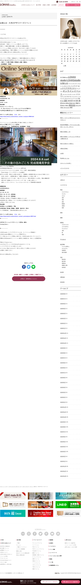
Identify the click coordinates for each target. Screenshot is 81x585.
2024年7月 (63, 357)
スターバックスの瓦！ (65, 163)
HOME (2, 539)
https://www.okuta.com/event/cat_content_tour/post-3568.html (17, 116)
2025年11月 (63, 338)
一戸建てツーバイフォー (21, 547)
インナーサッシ (65, 191)
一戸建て (18, 543)
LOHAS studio (8, 5)
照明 (63, 207)
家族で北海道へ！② (65, 131)
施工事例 (38, 5)
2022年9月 (63, 422)
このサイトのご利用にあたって (18, 573)
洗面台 (66, 105)
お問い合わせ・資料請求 (50, 581)
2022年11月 (63, 412)
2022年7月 (63, 431)
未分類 (62, 272)
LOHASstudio (73, 80)
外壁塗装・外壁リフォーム (38, 555)
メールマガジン (52, 546)
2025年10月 (63, 343)
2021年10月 (63, 476)
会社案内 (51, 543)
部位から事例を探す (20, 555)
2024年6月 (63, 362)
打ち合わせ (63, 239)
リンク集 (51, 562)
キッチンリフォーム (36, 557)
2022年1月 (63, 461)
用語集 (50, 559)
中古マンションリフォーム (38, 548)
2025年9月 (63, 348)
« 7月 (64, 65)
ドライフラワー (75, 96)
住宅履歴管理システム (54, 565)
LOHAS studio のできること (6, 554)
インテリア (74, 86)
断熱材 (71, 103)
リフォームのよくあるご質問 (55, 555)
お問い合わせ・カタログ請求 (71, 547)
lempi (67, 77)
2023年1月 (63, 402)
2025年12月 (63, 333)
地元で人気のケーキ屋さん (67, 143)
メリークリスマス (64, 168)
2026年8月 (63, 293)
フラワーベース (65, 224)
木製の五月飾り (64, 148)
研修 (65, 107)
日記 (77, 103)
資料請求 (61, 5)
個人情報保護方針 (9, 573)
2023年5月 (63, 382)
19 (67, 58)
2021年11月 (63, 471)
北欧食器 (70, 100)
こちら (15, 114)
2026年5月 (63, 308)
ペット (62, 98)
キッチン (69, 94)
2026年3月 (63, 318)
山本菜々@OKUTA (25, 486)
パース (79, 96)
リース (75, 98)
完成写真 (64, 250)
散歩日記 (64, 259)
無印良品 (77, 105)
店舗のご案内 (46, 5)
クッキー (74, 94)
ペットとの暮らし (65, 246)
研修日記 (64, 263)
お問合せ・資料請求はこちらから (28, 278)
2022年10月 (63, 417)
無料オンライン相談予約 (73, 5)
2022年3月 (63, 451)
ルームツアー (65, 248)
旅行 (74, 103)
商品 (61, 189)
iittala (64, 77)
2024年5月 (63, 367)
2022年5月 (63, 441)
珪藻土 (62, 107)
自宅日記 (64, 267)
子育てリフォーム (36, 566)
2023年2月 (63, 397)
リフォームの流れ (4, 556)
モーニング (71, 98)
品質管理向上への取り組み (6, 564)
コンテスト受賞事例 (20, 549)
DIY (61, 77)
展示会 (63, 103)
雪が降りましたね (64, 158)
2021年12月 (63, 466)
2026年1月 (63, 328)
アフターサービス (4, 558)
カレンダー (65, 94)
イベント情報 (52, 549)
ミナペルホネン (65, 226)
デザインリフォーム (36, 565)
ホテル (66, 98)
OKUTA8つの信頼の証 (5, 546)
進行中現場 (64, 252)
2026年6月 (63, 303)
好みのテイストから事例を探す (23, 553)
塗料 (74, 100)
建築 (61, 217)
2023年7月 (63, 372)
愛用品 (67, 103)
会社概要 (53, 5)
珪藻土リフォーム (36, 561)
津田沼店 (72, 105)
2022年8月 (63, 426)
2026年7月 (63, 298)
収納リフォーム (35, 568)
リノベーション (35, 545)
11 (64, 56)
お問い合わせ (68, 539)
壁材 (63, 199)
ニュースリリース (53, 552)
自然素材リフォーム (4, 550)
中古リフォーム (35, 547)
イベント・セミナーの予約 (70, 545)
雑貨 (71, 107)
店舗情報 (51, 539)
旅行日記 (64, 261)
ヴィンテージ (65, 228)
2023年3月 (63, 392)
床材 (63, 201)
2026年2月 (63, 323)
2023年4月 (63, 387)
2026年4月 (63, 313)
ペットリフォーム (36, 563)
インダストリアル (66, 86)
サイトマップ (2, 573)
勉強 (62, 100)
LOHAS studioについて (28, 5)
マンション (18, 545)
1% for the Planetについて (5, 560)
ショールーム (67, 96)
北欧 (65, 101)
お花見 (62, 153)
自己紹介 (67, 107)
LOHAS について (3, 552)
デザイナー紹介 (3, 562)
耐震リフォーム (35, 553)
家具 (77, 101)
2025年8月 (63, 353)
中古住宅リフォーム (36, 550)
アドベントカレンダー (72, 83)
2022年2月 (63, 456)
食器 (63, 234)
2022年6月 (63, 436)
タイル (63, 195)
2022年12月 (63, 407)
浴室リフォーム (35, 558)
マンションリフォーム (37, 543)
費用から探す (19, 551)
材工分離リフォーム (4, 548)
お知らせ (64, 83)
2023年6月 (63, 377)
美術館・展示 (65, 265)
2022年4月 (63, 446)
